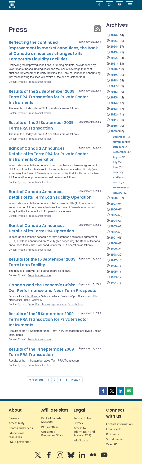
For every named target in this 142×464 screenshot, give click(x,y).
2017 (113, 86)
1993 (113, 277)
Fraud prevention (20, 442)
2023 (113, 52)
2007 (113, 204)
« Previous (36, 380)
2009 (113, 131)
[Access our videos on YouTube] (104, 457)
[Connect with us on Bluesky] (71, 457)
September (119, 152)
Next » (75, 380)
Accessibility (16, 423)
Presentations (75, 304)
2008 (113, 198)
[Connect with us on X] (38, 457)
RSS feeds (112, 434)
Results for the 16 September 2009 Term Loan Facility (42, 262)
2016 (113, 92)
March (116, 182)
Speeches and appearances (50, 304)
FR (119, 4)
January (117, 192)
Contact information (119, 424)
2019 (113, 75)
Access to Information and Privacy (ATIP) (84, 431)
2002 (113, 232)
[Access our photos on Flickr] (93, 457)
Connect (49, 427)
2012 (113, 114)
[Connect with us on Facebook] (49, 457)
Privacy (78, 423)
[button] (103, 391)
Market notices (43, 81)
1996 (113, 266)
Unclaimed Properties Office (52, 433)
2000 (113, 243)
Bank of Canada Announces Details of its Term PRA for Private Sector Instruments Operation (48, 154)
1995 (113, 272)
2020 (113, 69)
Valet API (112, 444)
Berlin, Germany (33, 299)
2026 (113, 35)
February (118, 187)
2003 (113, 226)
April (116, 177)
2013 (113, 109)
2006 (113, 209)
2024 (113, 46)
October (118, 146)
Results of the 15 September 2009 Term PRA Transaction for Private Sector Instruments (48, 319)
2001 (113, 237)
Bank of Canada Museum (51, 420)
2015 (113, 97)
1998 (113, 254)
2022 (113, 58)
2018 (113, 80)
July (115, 162)
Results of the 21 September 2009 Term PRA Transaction (41, 125)
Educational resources (16, 435)
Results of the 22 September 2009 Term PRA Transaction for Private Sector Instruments (48, 97)
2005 (113, 215)
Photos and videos (21, 428)
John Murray (32, 296)
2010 (113, 126)
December (119, 136)
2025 (113, 41)
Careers (14, 418)
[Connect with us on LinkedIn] (82, 457)
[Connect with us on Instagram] (60, 457)
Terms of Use (82, 418)
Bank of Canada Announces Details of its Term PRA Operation (41, 228)
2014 (113, 103)
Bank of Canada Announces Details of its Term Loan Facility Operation (50, 194)
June (115, 167)
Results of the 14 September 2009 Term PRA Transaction (41, 352)
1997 (113, 260)
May (115, 172)
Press (31, 81)
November (119, 141)
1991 (113, 283)
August (117, 157)
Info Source (81, 440)
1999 (113, 249)
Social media (114, 439)
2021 (113, 63)
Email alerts (113, 429)
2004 (113, 221)
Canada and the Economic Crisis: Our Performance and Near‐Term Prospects (52, 287)
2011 (113, 120)
